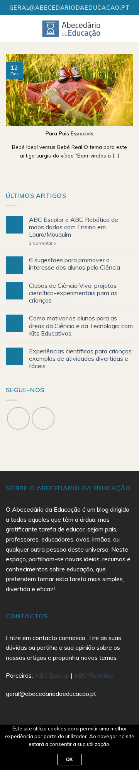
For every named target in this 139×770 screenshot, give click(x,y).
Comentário (42, 243)
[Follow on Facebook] (18, 418)
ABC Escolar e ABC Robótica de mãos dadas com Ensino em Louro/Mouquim (73, 227)
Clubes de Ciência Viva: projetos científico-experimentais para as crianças (73, 293)
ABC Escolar (52, 675)
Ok (69, 759)
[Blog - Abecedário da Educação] (71, 28)
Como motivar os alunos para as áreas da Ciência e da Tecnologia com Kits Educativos (81, 326)
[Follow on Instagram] (43, 418)
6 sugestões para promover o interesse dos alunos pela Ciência (74, 263)
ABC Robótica (94, 675)
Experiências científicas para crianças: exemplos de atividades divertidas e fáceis (81, 359)
